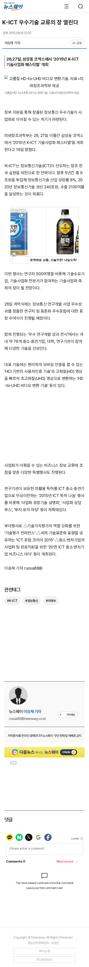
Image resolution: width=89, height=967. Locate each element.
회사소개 (44, 951)
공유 (79, 43)
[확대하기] (44, 78)
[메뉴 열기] (64, 6)
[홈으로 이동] (13, 6)
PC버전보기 (44, 960)
